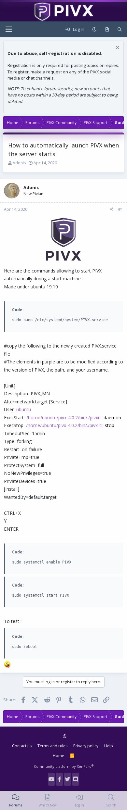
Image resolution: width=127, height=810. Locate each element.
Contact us (22, 746)
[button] (8, 29)
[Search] (120, 29)
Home (58, 755)
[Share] (112, 209)
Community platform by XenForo (63, 766)
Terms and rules (52, 746)
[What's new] (107, 29)
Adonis (19, 163)
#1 (120, 209)
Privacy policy (85, 746)
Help (108, 746)
